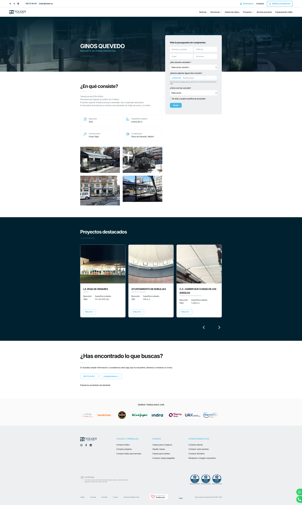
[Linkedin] (18, 3)
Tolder (181, 498)
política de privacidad (196, 99)
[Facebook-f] (14, 3)
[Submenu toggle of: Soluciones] (221, 12)
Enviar (175, 105)
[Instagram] (10, 3)
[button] (89, 311)
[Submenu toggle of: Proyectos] (253, 12)
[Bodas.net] (159, 498)
